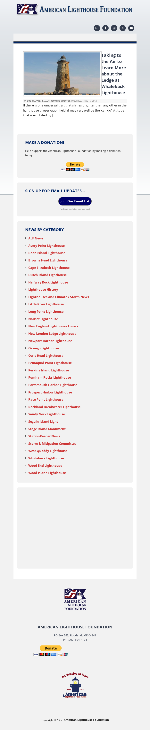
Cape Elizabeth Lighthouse (49, 268)
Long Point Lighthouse (45, 311)
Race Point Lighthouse (45, 399)
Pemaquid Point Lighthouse (50, 363)
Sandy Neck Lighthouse (46, 414)
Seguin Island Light (43, 421)
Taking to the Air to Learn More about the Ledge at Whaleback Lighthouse (113, 73)
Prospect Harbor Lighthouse (50, 392)
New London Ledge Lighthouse (52, 333)
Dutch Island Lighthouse (47, 275)
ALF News (35, 238)
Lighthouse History (43, 289)
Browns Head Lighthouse (47, 260)
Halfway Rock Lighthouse (48, 282)
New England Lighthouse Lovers (53, 326)
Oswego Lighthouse (43, 348)
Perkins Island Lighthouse (48, 370)
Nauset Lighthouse (43, 319)
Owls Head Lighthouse (45, 355)
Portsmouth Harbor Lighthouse (52, 385)
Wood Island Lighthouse (47, 473)
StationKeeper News (44, 436)
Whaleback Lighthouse (46, 458)
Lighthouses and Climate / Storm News (58, 297)
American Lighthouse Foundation (75, 9)
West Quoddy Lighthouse (47, 451)
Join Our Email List (75, 201)
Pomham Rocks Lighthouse (49, 377)
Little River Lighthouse (46, 304)
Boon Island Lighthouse (46, 253)
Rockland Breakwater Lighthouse (54, 407)
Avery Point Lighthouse (46, 246)
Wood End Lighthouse (45, 465)
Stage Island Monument (47, 429)
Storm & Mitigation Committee (52, 443)
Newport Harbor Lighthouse (50, 341)
